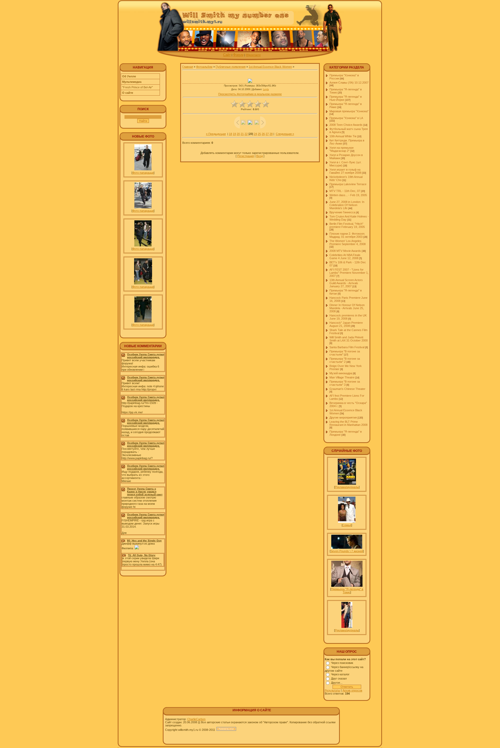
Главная (187, 66)
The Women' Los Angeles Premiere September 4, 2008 (347, 242)
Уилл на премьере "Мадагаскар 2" (341, 149)
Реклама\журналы (347, 487)
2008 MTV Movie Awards (345, 250)
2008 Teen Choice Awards (345, 124)
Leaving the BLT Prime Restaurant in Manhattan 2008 (348, 423)
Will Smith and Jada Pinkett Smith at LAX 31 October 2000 (348, 339)
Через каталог (340, 674)
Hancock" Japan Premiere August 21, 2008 (346, 324)
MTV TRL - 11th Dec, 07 (344, 190)
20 (238, 133)
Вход (259, 156)
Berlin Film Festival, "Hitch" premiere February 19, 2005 (347, 225)
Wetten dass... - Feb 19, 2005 (348, 195)
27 (267, 133)
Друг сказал (339, 678)
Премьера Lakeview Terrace (347, 184)
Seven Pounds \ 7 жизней (346, 551)
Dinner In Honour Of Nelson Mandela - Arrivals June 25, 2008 (347, 308)
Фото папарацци (143, 172)
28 (271, 133)
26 (263, 133)
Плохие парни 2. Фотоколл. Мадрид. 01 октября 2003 (347, 235)
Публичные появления (231, 66)
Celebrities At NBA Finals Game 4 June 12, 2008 (344, 256)
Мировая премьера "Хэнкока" (348, 111)
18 (230, 133)
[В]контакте (253, 55)
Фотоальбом (204, 66)
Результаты (332, 690)
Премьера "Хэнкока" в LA (346, 118)
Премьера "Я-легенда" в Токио (347, 591)
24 (255, 133)
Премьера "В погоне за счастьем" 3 (344, 383)
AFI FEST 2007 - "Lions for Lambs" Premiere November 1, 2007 (348, 272)
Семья (346, 525)
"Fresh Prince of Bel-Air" (137, 87)
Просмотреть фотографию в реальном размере (250, 94)
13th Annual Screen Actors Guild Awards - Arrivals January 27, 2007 (346, 283)
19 (234, 133)
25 (259, 133)
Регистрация (245, 156)
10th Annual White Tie (343, 136)
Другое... (336, 682)
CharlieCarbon (196, 719)
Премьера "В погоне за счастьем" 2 (344, 360)
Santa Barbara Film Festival (346, 347)
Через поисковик (342, 662)
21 (242, 133)
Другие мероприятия (343, 417)
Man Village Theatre (341, 377)
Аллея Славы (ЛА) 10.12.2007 (348, 82)
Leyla (266, 89)
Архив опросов (352, 690)
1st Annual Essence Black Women (270, 66)
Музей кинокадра (340, 373)
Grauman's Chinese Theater (347, 388)
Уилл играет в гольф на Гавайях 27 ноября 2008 (345, 171)
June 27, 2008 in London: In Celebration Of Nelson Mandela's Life (346, 205)
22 (246, 133)
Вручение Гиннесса (342, 212)
